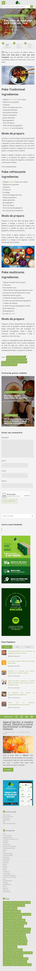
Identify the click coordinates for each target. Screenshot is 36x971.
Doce (15, 923)
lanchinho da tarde (10, 944)
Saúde (7, 917)
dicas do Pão (9, 914)
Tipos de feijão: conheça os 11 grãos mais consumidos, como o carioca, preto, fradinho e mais (21, 683)
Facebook (16, 716)
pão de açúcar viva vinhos (20, 932)
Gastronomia (6, 859)
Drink (19, 914)
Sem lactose (17, 956)
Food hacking (6, 873)
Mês (17, 647)
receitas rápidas (10, 908)
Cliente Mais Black (8, 853)
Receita (5, 850)
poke (13, 362)
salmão (12, 182)
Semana (7, 647)
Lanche (7, 923)
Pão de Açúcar (18, 2)
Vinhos (5, 886)
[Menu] (3, 2)
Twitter (26, 716)
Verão (7, 932)
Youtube (31, 716)
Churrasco (8, 938)
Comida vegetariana (11, 959)
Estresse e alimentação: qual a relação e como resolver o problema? (16, 421)
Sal (3, 128)
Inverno (5, 864)
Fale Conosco (6, 818)
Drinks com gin (20, 962)
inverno (7, 956)
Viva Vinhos (6, 890)
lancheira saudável (10, 964)
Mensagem (5, 437)
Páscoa (21, 920)
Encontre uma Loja (8, 816)
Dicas (4, 879)
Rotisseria (5, 862)
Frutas (7, 941)
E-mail (4, 471)
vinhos (27, 914)
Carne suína (8, 962)
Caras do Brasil (7, 835)
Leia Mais (8, 769)
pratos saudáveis (10, 947)
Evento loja (6, 861)
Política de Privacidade (9, 823)
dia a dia (23, 959)
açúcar (9, 128)
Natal (22, 935)
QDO (4, 852)
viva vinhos (8, 953)
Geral (28, 647)
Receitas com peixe (10, 935)
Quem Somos (6, 815)
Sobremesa (8, 926)
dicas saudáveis (10, 920)
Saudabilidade (11, 415)
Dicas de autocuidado (9, 848)
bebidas (7, 929)
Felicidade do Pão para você (10, 839)
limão (12, 313)
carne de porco (25, 964)
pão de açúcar (13, 359)
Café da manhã (20, 938)
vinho (29, 953)
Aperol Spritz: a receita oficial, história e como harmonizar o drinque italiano (18, 725)
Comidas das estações (9, 875)
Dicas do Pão (6, 844)
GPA (4, 822)
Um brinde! (6, 872)
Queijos (5, 866)
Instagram (21, 716)
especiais (19, 926)
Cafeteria (5, 843)
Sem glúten (21, 362)
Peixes (23, 359)
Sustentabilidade (7, 881)
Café (4, 833)
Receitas (5, 362)
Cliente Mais (6, 820)
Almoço (5, 365)
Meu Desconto (7, 892)
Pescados (5, 841)
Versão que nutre (7, 837)
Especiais (5, 888)
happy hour (19, 953)
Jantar (13, 365)
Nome (4, 461)
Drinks (4, 870)
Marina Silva (10, 732)
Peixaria (5, 868)
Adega (7, 905)
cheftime (22, 941)
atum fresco (13, 99)
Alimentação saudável (16, 357)
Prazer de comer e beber (14, 15)
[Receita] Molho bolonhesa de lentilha (15, 397)
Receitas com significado (9, 846)
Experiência (6, 857)
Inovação (5, 882)
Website (4, 481)
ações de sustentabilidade (13, 950)
